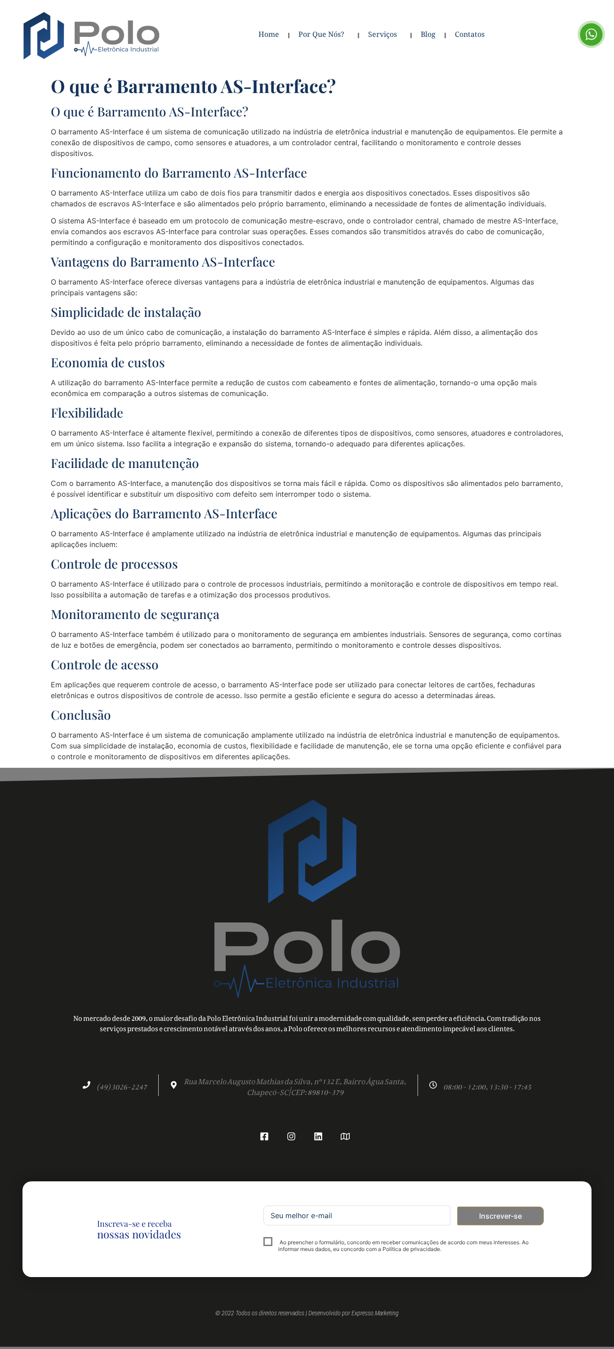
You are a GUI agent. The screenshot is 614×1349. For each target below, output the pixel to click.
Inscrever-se (500, 1215)
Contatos (470, 35)
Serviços (382, 35)
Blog (428, 35)
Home (268, 35)
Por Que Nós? (321, 35)
